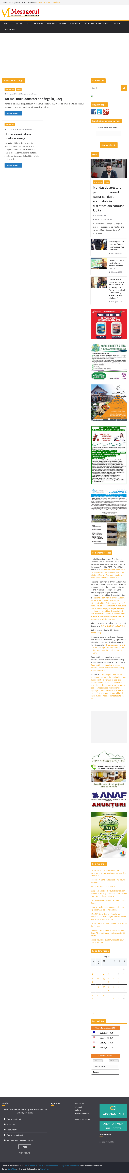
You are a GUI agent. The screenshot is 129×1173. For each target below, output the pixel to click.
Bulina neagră (96, 633)
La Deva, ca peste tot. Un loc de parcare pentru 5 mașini (116, 264)
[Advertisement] (64, 52)
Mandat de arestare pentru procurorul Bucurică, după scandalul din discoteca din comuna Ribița (108, 198)
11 (98, 979)
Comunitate (37, 23)
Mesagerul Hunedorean (103, 219)
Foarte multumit (14, 1119)
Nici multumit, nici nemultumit (20, 1140)
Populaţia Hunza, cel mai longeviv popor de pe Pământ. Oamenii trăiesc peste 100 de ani (108, 933)
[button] (10, 23)
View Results (24, 1153)
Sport (117, 23)
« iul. (93, 1013)
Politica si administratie (96, 23)
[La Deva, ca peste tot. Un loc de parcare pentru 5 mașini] (99, 266)
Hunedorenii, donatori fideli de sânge (21, 136)
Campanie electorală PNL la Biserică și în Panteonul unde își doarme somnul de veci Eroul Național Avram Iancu (109, 893)
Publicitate (9, 29)
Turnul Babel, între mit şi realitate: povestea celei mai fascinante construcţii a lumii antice (108, 873)
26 (104, 995)
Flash (19, 89)
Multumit (11, 1124)
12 (104, 979)
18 (98, 987)
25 (98, 995)
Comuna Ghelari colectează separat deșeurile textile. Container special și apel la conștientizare (108, 668)
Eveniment (75, 23)
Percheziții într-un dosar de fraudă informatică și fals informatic (116, 245)
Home (6, 23)
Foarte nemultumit (15, 1135)
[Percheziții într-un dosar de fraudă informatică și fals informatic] (99, 247)
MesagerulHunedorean (28, 94)
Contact (78, 1107)
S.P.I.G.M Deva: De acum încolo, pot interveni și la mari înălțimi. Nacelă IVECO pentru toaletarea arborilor (108, 916)
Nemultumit (12, 1130)
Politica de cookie (82, 1119)
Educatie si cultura (56, 23)
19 (104, 987)
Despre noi (80, 1103)
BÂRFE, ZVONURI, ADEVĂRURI (48, 2)
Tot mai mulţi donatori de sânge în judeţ (33, 99)
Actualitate (22, 23)
